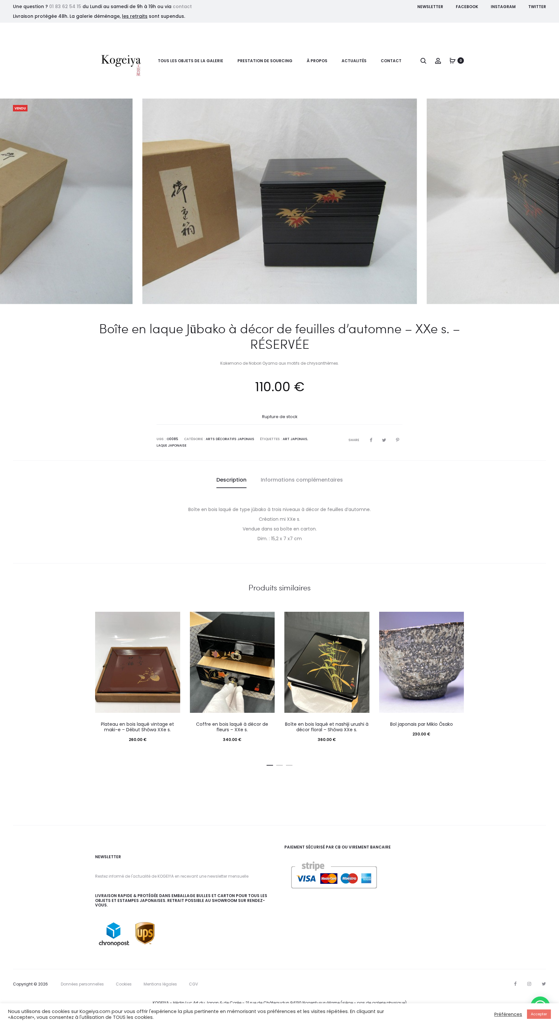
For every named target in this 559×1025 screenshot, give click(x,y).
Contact (391, 60)
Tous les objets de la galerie (190, 60)
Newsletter (430, 6)
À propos (317, 60)
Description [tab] (231, 480)
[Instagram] (529, 984)
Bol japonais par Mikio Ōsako (421, 724)
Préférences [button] (508, 1014)
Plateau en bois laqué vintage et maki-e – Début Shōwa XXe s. (137, 727)
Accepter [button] (539, 1014)
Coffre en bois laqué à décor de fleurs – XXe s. (232, 727)
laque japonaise (171, 445)
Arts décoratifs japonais (230, 439)
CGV (193, 984)
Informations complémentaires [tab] (302, 480)
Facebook (467, 6)
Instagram (503, 6)
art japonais (295, 439)
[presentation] (22, 201)
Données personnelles (82, 984)
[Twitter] (544, 984)
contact (182, 6)
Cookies (124, 984)
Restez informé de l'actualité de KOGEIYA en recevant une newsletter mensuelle (171, 876)
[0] (452, 60)
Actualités (354, 60)
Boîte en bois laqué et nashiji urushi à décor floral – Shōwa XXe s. (326, 727)
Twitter (537, 6)
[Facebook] (515, 984)
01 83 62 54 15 (65, 6)
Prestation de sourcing (264, 60)
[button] (270, 764)
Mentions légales (160, 984)
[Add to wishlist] (172, 620)
